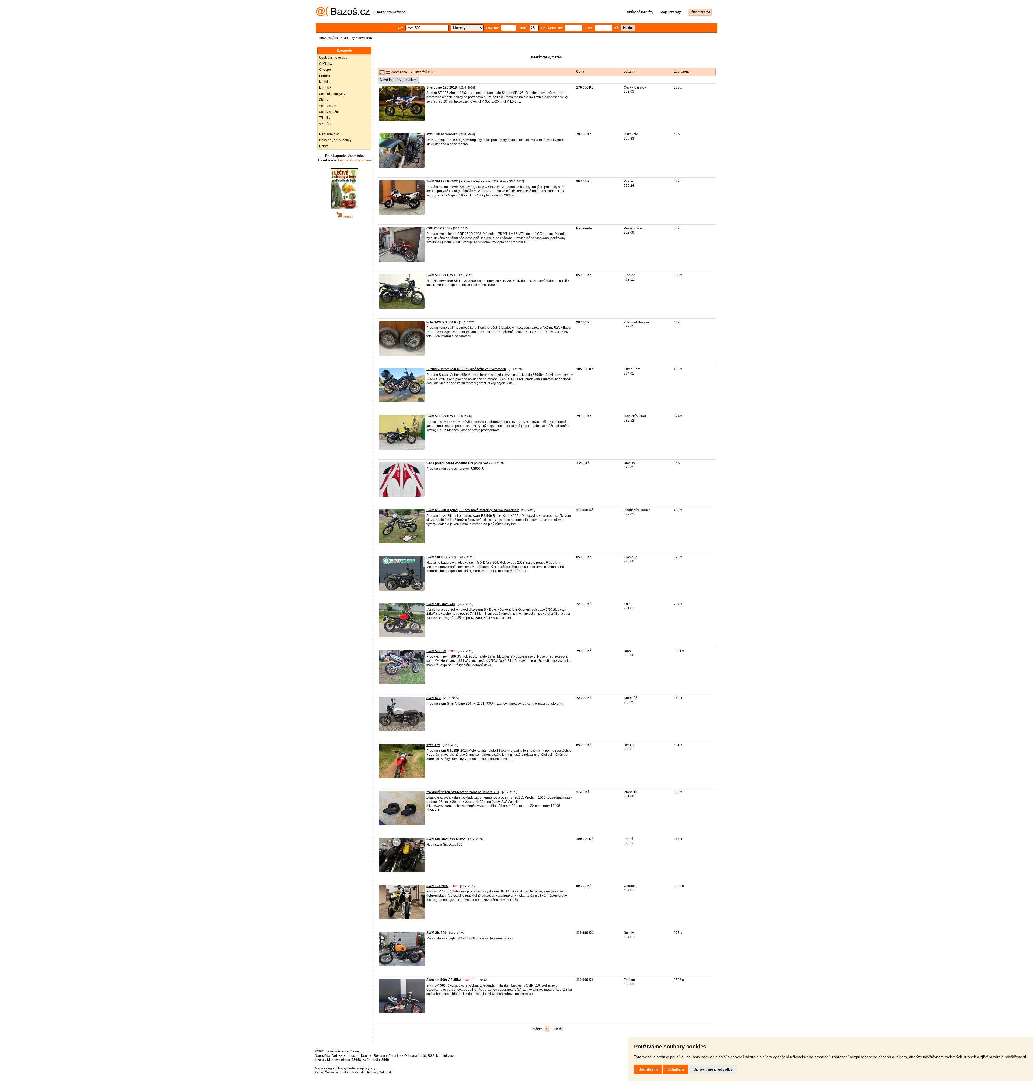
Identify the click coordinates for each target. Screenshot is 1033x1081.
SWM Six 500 (436, 933)
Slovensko (358, 1072)
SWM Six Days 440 (440, 604)
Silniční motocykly (332, 94)
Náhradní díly (329, 134)
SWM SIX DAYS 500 (441, 557)
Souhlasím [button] (648, 1069)
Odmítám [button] (675, 1069)
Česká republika (337, 1072)
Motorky (349, 38)
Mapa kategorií (326, 1068)
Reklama (380, 1056)
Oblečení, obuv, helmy (335, 140)
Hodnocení (351, 1056)
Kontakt (366, 1056)
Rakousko (386, 1072)
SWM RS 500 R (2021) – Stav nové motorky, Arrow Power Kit (472, 510)
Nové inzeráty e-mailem (398, 80)
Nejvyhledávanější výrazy (357, 1068)
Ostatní (324, 146)
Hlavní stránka (329, 38)
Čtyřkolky (325, 64)
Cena (580, 71)
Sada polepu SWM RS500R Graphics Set (457, 463)
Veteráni (325, 124)
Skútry (323, 100)
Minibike (325, 82)
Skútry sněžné (329, 112)
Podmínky (395, 1056)
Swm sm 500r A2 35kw (443, 980)
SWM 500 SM (436, 651)
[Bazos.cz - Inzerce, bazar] (343, 15)
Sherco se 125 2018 (441, 87)
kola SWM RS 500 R (441, 322)
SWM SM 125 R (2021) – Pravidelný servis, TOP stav (466, 181)
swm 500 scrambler (441, 134)
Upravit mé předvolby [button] (713, 1069)
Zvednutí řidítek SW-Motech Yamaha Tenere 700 (462, 792)
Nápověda (322, 1056)
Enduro (324, 76)
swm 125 (433, 745)
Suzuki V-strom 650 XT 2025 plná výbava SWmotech (466, 369)
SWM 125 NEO (437, 886)
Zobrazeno (682, 71)
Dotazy (337, 1056)
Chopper (325, 70)
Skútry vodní (328, 106)
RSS (431, 1056)
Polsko (372, 1072)
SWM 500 (433, 698)
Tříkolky (324, 118)
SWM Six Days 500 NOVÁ (445, 839)
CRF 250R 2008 (438, 228)
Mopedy (325, 88)
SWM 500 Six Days (440, 275)
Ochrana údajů (415, 1056)
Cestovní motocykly (333, 57)
